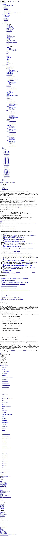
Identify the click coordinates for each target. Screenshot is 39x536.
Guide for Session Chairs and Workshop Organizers (12, 12)
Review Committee (12, 70)
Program (3, 14)
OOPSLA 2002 (6, 176)
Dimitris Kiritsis (28, 263)
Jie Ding (4, 262)
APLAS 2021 (2, 504)
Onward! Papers (9, 31)
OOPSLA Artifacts (9, 29)
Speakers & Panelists (12, 83)
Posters (7, 34)
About (3, 187)
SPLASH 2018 (6, 159)
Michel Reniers (18, 262)
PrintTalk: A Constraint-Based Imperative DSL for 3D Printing (14, 241)
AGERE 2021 (2, 512)
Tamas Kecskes (32, 267)
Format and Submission (5, 334)
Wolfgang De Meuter (13, 244)
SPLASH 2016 (6, 161)
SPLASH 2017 (6, 160)
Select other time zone (30, 213)
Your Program (6, 16)
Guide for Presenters (7, 11)
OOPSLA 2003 (6, 175)
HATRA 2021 (2, 516)
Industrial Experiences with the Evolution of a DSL (12, 246)
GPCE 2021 (2, 506)
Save (1, 221)
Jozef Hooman (30, 248)
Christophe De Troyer (31, 243)
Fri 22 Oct (6, 22)
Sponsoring (6, 9)
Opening (7, 44)
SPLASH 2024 (6, 154)
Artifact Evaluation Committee (13, 113)
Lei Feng (21, 263)
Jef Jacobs (4, 243)
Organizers (10, 89)
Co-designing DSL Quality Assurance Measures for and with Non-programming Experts (15, 278)
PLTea (7, 41)
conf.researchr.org (5, 476)
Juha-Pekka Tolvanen (13, 236)
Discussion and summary (7, 270)
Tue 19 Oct (6, 20)
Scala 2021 (2, 522)
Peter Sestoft (35, 257)
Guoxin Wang (7, 263)
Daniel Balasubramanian (19, 267)
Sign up (3, 180)
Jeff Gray (4, 235)
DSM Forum (20, 207)
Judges (10, 91)
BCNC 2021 (2, 513)
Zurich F (18, 251)
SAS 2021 (2, 507)
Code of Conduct (3, 531)
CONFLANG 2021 (3, 514)
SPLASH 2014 (6, 163)
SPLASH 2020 (6, 157)
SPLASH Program (7, 15)
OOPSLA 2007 (6, 171)
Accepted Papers (5, 189)
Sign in (3, 179)
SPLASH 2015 (6, 162)
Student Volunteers (9, 37)
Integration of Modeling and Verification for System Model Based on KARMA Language (18, 260)
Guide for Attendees (3, 532)
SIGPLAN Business (9, 27)
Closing (7, 45)
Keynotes (8, 39)
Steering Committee (9, 67)
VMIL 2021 (2, 518)
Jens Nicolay (17, 243)
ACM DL (13, 206)
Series (5, 149)
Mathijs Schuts (5, 248)
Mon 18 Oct (6, 19)
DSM (15, 251)
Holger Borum (5, 257)
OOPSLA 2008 (6, 170)
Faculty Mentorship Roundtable (11, 42)
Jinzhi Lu (35, 262)
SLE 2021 (2, 508)
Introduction (5, 233)
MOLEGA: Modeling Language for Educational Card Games (13, 237)
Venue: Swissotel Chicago (8, 5)
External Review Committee (13, 71)
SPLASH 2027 (6, 151)
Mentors (10, 84)
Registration (6, 8)
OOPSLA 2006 (6, 172)
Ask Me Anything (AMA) (10, 40)
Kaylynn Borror (5, 239)
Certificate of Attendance (8, 13)
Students (5, 7)
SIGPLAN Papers (9, 26)
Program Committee (12, 78)
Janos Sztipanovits (13, 268)
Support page (2, 477)
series (7, 182)
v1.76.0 (10, 476)
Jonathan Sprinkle (32, 235)
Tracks (3, 23)
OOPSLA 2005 (6, 173)
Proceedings (2, 353)
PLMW (7, 33)
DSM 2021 (2, 515)
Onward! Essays (9, 30)
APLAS (10, 48)
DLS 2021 (2, 505)
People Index (8, 98)
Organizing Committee (10, 66)
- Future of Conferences (10, 28)
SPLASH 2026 (6, 152)
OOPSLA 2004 (6, 174)
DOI (3, 240)
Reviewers (10, 90)
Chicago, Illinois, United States (15, 1)
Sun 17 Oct (6, 18)
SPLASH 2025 (6, 153)
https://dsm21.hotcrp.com (3, 364)
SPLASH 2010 (6, 167)
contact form (2, 474)
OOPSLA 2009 (6, 169)
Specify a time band (13, 220)
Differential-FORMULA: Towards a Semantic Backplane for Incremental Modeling (17, 265)
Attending (4, 4)
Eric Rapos (16, 239)
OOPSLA (8, 25)
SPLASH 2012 (6, 165)
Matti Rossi (16, 235)
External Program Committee (13, 104)
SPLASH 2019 (6, 158)
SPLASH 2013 (6, 164)
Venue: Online (6, 6)
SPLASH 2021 (2, 182)
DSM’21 (24, 206)
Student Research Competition (11, 36)
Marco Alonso (23, 248)
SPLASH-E (8, 35)
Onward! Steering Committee (13, 79)
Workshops (8, 38)
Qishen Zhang (5, 267)
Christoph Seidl (20, 257)
